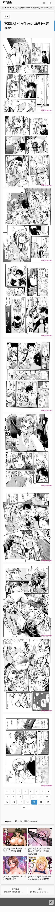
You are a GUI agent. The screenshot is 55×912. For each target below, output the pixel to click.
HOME (7, 8)
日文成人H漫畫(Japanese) (21, 8)
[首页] (51, 902)
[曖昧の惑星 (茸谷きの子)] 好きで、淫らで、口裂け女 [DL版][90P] (39, 851)
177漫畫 (7, 2)
